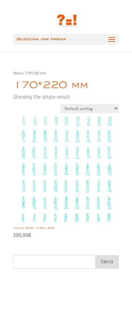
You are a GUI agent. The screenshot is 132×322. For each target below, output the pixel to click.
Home (17, 73)
